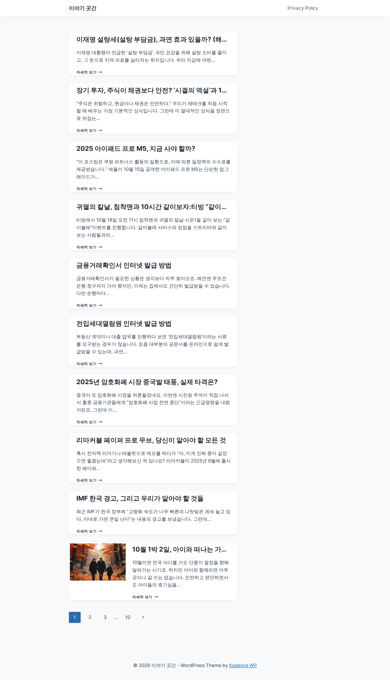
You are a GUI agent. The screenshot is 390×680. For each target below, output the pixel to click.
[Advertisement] (287, 57)
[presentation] (98, 562)
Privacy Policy (302, 8)
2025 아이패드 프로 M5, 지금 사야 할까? (135, 148)
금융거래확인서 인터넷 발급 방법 (124, 265)
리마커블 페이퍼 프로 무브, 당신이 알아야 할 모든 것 (151, 440)
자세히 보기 (89, 72)
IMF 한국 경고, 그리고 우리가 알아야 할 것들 (140, 498)
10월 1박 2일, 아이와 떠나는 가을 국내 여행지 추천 (180, 549)
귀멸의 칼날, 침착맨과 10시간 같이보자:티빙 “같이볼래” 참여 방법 (152, 207)
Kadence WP (243, 665)
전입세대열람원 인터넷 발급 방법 (124, 323)
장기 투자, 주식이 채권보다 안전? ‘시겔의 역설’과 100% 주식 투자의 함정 (151, 90)
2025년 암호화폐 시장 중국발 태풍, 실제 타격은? (147, 382)
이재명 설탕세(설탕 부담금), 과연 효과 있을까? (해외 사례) (152, 39)
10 (127, 617)
